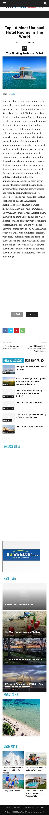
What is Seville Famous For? (29, 426)
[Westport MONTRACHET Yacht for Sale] (9, 369)
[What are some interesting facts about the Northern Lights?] (9, 393)
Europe (5, 384)
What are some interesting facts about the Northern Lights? (29, 393)
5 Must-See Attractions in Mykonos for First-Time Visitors (13, 770)
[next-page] (8, 438)
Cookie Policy (17, 808)
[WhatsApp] (22, 330)
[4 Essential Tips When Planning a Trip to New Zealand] (9, 417)
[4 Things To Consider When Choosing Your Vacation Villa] (36, 781)
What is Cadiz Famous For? (29, 402)
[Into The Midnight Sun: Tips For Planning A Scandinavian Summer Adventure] (9, 381)
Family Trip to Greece (11, 791)
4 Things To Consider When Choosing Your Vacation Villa (34, 793)
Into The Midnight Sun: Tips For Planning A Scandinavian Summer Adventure (31, 381)
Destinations (7, 420)
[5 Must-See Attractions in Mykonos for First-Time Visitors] (13, 758)
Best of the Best (8, 396)
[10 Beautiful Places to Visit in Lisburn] (24, 651)
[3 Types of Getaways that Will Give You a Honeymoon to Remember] (24, 678)
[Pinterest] (16, 330)
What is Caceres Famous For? (19, 604)
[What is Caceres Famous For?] (24, 596)
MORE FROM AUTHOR (34, 360)
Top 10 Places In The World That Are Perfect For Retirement (36, 348)
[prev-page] (4, 438)
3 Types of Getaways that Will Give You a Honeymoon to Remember (24, 685)
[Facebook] (5, 330)
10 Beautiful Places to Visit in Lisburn (23, 659)
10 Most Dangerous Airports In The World (11, 347)
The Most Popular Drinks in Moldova (22, 632)
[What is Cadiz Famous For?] (9, 405)
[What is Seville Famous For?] (9, 429)
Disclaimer (40, 808)
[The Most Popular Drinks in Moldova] (24, 624)
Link (13, 94)
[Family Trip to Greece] (13, 781)
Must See (6, 372)
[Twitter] (10, 330)
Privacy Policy (29, 808)
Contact (7, 808)
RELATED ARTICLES (13, 360)
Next (31, 314)
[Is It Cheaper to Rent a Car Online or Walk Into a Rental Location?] (36, 758)
